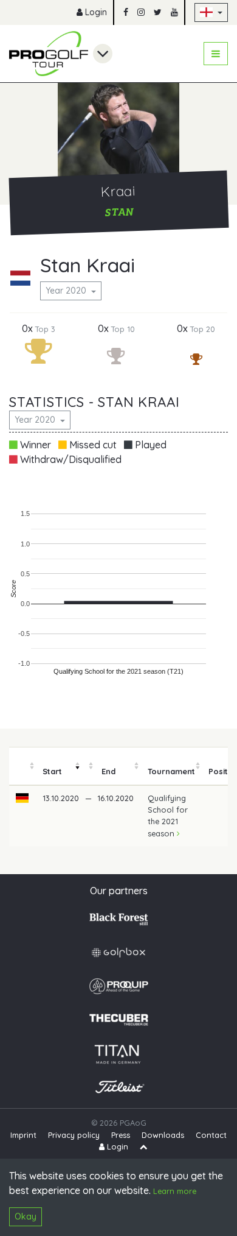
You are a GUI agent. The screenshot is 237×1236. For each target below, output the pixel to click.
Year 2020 (67, 290)
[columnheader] (22, 766)
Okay (25, 1216)
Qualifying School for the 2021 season (168, 815)
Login (95, 12)
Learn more (174, 1191)
